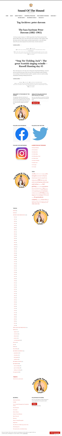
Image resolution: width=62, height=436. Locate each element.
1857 (15, 219)
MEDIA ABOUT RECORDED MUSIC (19, 327)
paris (35, 192)
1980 (15, 314)
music (38, 191)
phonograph (20, 84)
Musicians (53, 15)
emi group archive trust (42, 182)
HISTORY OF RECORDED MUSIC (37, 49)
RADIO (14, 346)
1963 (15, 299)
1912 (15, 261)
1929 (15, 278)
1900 (15, 248)
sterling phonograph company (43, 84)
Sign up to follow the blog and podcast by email (39, 95)
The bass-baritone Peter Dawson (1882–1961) (31, 31)
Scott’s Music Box (34, 53)
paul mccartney (38, 192)
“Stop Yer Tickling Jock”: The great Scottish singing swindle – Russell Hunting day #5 (31, 63)
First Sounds (15, 409)
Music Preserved (16, 416)
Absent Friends (18, 15)
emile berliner (35, 184)
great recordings (29, 49)
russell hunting (24, 84)
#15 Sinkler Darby (35, 158)
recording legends (30, 50)
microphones (16, 355)
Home (7, 15)
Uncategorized (15, 372)
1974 (15, 310)
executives (16, 333)
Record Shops (21, 17)
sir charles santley (40, 53)
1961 (15, 295)
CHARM (14, 402)
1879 (15, 225)
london (42, 189)
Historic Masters (16, 411)
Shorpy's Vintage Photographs (18, 420)
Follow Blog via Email (38, 397)
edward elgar (45, 178)
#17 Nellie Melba (35, 154)
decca (41, 178)
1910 (15, 259)
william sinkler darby (36, 203)
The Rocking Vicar (16, 426)
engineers (15, 331)
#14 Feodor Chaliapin (35, 160)
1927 (15, 276)
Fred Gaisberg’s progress (43, 15)
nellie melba (45, 191)
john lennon (46, 188)
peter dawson (28, 53)
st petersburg (37, 195)
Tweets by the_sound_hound (18, 378)
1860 (15, 221)
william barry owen (44, 202)
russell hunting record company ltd (32, 84)
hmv (23, 53)
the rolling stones (39, 199)
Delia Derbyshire (16, 407)
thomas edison (44, 199)
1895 (15, 238)
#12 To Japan (34, 164)
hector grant (20, 53)
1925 (15, 274)
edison (43, 178)
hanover (33, 188)
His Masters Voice (41, 188)
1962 (15, 297)
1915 (15, 263)
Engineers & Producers (30, 15)
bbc (35, 176)
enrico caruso (40, 184)
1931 (15, 282)
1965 (15, 304)
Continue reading (16, 45)
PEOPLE (44, 49)
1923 (15, 270)
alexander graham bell (40, 175)
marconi (33, 191)
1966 (15, 306)
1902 (15, 253)
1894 (15, 236)
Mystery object (41, 191)
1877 (15, 223)
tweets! (15, 376)
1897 (15, 242)
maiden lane (45, 189)
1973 (15, 308)
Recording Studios (31, 17)
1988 (15, 316)
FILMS (14, 212)
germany (41, 186)
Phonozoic (15, 418)
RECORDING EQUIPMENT (18, 350)
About (11, 15)
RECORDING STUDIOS (17, 361)
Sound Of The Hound (31, 10)
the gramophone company (30, 85)
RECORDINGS (15, 363)
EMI (24, 83)
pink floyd (46, 192)
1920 (15, 265)
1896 (15, 240)
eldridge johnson (35, 180)
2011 (15, 323)
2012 (15, 325)
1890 (15, 229)
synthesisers (16, 359)
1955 (15, 291)
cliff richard (39, 178)
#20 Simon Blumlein (35, 147)
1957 (15, 293)
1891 (15, 231)
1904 (18, 49)
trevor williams (36, 201)
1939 (15, 287)
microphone (35, 191)
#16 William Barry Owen (36, 156)
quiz (14, 344)
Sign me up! (35, 102)
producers (15, 338)
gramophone (32, 83)
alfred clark (21, 83)
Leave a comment (31, 54)
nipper (25, 53)
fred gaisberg (27, 83)
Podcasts (41, 17)
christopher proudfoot (34, 178)
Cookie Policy (25, 433)
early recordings (23, 49)
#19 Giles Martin (35, 149)
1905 (18, 83)
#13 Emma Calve (35, 162)
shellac (35, 195)
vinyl (40, 202)
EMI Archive (42, 180)
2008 (15, 321)
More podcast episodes (39, 145)
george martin (38, 186)
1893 (15, 234)
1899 (34, 173)
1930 (15, 280)
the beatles (41, 195)
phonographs (16, 357)
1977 (15, 312)
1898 (15, 244)
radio (47, 192)
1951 (15, 289)
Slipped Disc (15, 422)
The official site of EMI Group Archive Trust (20, 424)
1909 (19, 49)
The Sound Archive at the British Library (20, 428)
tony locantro (45, 53)
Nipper (28, 48)
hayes (38, 188)
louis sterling (44, 83)
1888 (15, 227)
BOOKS (14, 210)
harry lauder (16, 53)
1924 (15, 272)
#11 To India (34, 166)
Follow (34, 404)
